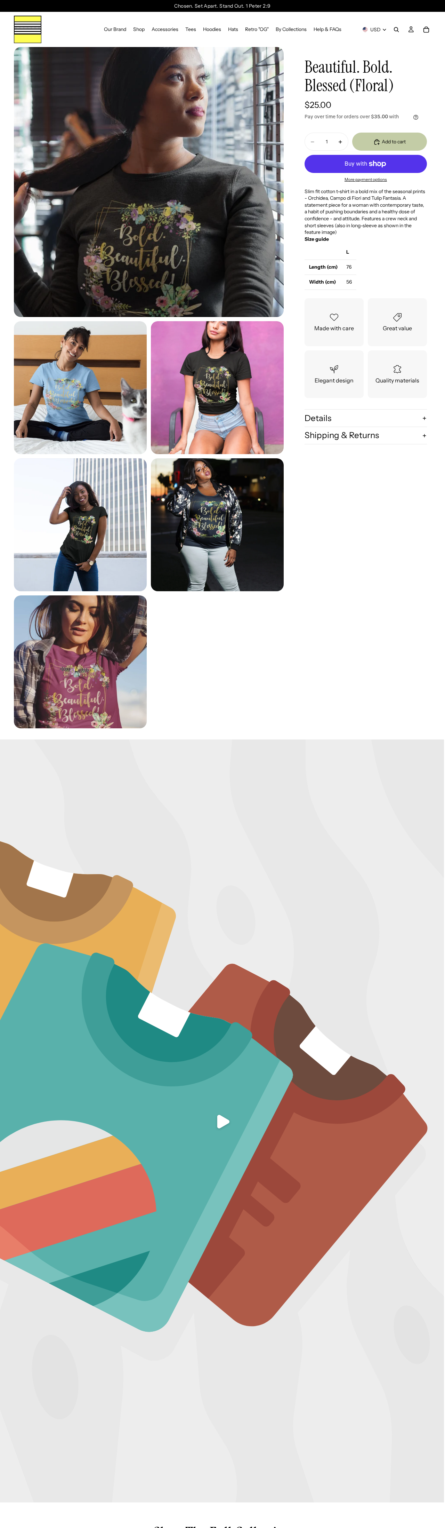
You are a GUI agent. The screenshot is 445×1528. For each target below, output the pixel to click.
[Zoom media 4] (80, 524)
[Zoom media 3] (217, 387)
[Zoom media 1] (149, 182)
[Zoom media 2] (80, 387)
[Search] (396, 29)
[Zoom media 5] (217, 524)
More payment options (366, 179)
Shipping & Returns (342, 435)
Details (318, 418)
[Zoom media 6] (80, 661)
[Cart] (426, 29)
